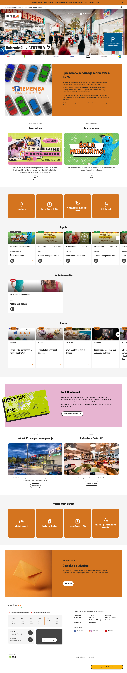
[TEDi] (105, 56)
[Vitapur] (121, 56)
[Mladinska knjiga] (41, 56)
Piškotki (91, 657)
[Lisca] (26, 56)
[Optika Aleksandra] (73, 56)
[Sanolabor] (89, 56)
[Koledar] (12, 261)
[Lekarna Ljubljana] (10, 56)
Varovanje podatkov (79, 657)
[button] (118, 238)
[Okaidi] (57, 56)
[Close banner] (122, 3)
